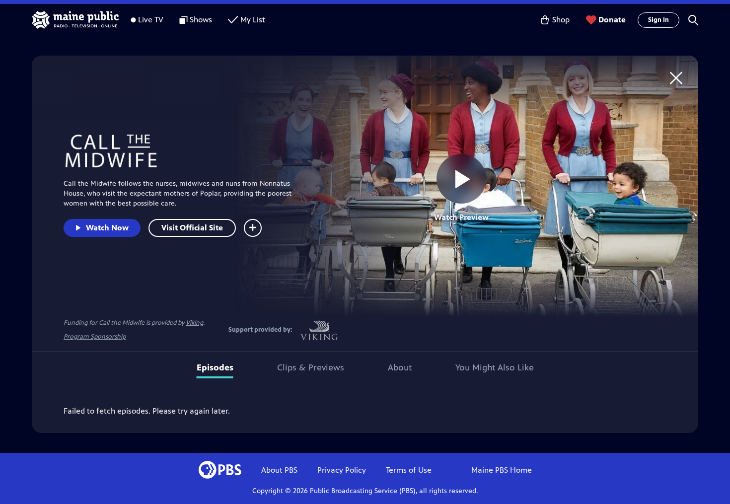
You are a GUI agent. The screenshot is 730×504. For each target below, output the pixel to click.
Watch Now (107, 227)
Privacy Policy (341, 470)
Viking (194, 323)
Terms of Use (409, 470)
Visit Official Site (192, 227)
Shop (561, 19)
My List (252, 19)
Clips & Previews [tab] (310, 367)
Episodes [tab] (215, 367)
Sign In (658, 20)
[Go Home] (676, 78)
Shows (201, 19)
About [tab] (400, 367)
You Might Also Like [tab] (494, 367)
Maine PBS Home (501, 470)
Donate (612, 19)
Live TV (150, 19)
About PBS (279, 470)
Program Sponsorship (95, 337)
